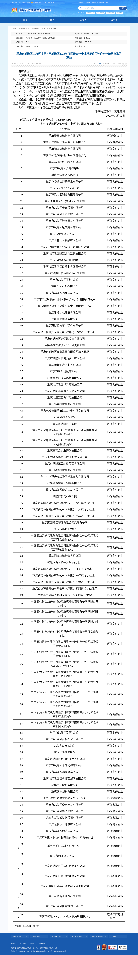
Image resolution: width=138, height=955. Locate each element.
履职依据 (45, 28)
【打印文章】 (36, 926)
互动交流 (112, 20)
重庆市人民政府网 (24, 2)
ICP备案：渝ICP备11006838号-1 (36, 951)
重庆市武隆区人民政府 (40, 2)
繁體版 (94, 2)
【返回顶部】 (27, 926)
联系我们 (32, 943)
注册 (83, 2)
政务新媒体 (100, 2)
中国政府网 (14, 2)
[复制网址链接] (126, 63)
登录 (80, 2)
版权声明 (23, 943)
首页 (25, 20)
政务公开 (54, 20)
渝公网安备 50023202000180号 (57, 951)
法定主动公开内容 (33, 28)
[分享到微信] (119, 63)
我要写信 (42, 943)
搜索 (122, 8)
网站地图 (13, 943)
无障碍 (88, 2)
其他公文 (54, 28)
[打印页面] (123, 63)
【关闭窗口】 (17, 926)
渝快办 (83, 20)
